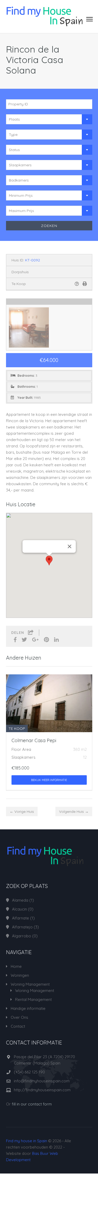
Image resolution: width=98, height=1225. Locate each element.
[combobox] (49, 119)
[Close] (69, 546)
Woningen (20, 975)
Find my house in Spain (26, 1140)
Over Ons (19, 1017)
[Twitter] (24, 640)
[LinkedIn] (56, 640)
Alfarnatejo (22, 926)
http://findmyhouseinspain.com (42, 1089)
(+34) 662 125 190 (29, 1071)
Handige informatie (28, 1008)
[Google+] (35, 640)
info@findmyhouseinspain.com (42, 1080)
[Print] (85, 283)
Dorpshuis (20, 272)
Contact (18, 1026)
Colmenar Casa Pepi (33, 740)
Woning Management (30, 984)
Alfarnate (20, 918)
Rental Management (33, 999)
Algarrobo (21, 935)
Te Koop (18, 283)
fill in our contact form (32, 1104)
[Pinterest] (46, 640)
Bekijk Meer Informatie (49, 780)
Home (16, 966)
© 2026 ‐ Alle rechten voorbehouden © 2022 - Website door (38, 1150)
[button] (49, 560)
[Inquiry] (77, 283)
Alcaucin (19, 909)
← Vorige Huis (22, 811)
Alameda (20, 900)
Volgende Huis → (74, 811)
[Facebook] (15, 640)
